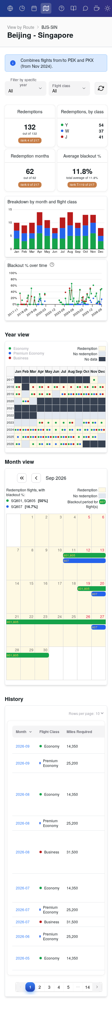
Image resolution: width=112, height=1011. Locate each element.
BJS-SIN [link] (49, 27)
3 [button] (49, 987)
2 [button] (40, 987)
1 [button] (30, 987)
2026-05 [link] (23, 958)
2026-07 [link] (23, 888)
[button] (78, 987)
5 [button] (68, 987)
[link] (10, 8)
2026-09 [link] (23, 746)
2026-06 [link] (23, 936)
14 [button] (87, 987)
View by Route (20, 27)
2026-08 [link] (23, 794)
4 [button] (59, 987)
